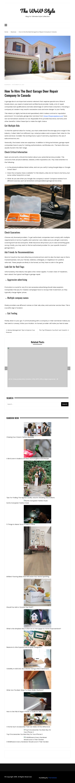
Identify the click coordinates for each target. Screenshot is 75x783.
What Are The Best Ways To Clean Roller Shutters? (25, 690)
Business (7, 84)
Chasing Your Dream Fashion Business (20, 437)
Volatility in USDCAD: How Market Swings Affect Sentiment (27, 669)
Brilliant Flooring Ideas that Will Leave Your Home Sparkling (27, 577)
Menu (37, 25)
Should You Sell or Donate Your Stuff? (19, 607)
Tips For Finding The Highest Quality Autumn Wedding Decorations (30, 498)
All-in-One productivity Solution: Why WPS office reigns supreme (32, 379)
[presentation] (6, 368)
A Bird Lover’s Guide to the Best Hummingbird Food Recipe (27, 459)
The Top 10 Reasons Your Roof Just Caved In (53, 330)
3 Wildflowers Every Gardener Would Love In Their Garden (27, 742)
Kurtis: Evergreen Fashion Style (17, 503)
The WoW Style (37, 11)
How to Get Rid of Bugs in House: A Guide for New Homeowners (29, 712)
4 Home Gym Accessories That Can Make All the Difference (28, 727)
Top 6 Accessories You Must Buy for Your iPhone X (24, 734)
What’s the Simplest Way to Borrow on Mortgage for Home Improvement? (33, 629)
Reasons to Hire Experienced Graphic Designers (23, 647)
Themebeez (52, 778)
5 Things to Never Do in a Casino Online (20, 524)
